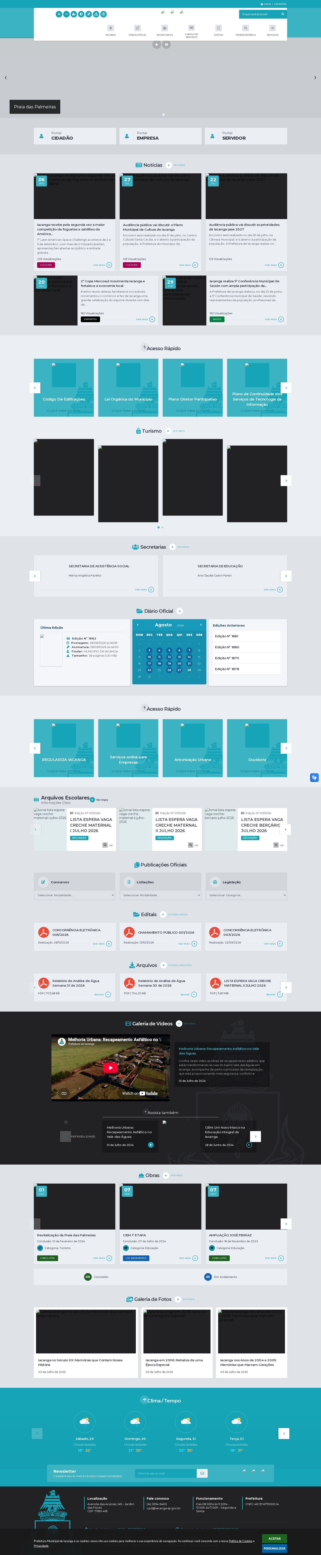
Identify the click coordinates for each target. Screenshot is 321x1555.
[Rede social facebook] (174, 14)
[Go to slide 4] (163, 114)
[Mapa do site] (96, 14)
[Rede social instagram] (184, 14)
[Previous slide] (6, 78)
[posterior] (200, 625)
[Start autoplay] (156, 44)
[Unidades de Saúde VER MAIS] (257, 484)
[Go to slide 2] (157, 115)
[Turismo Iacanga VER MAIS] (128, 484)
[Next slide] (315, 78)
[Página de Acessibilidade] (103, 14)
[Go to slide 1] (154, 115)
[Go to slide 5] (166, 115)
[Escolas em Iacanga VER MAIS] (64, 477)
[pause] (166, 44)
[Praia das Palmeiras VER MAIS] (193, 477)
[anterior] (137, 625)
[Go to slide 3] (160, 115)
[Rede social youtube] (165, 14)
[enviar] (202, 1473)
